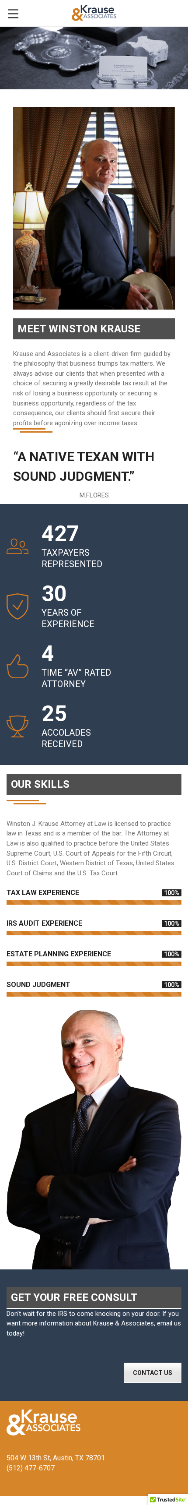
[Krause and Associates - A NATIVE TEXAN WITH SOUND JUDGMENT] (94, 13)
